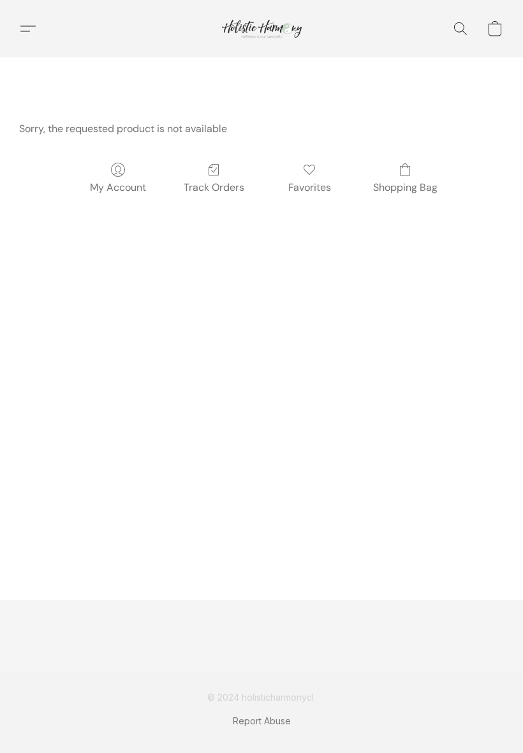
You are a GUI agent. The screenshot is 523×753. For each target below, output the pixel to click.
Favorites (309, 187)
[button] (262, 28)
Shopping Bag (405, 187)
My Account (118, 187)
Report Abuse (262, 720)
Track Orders (214, 187)
